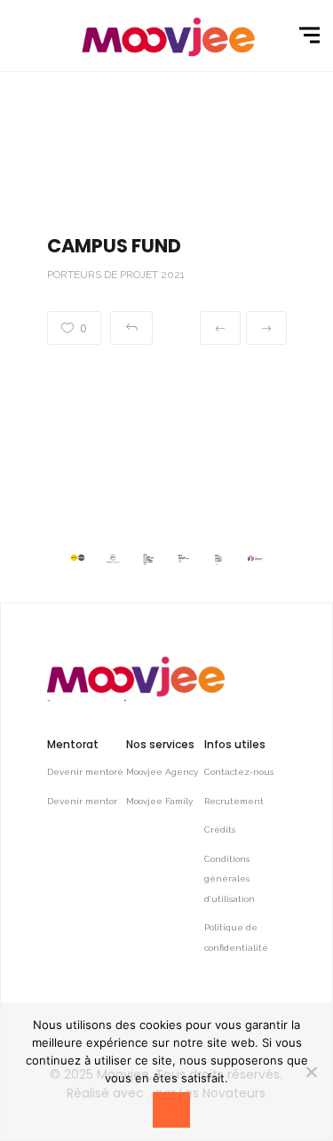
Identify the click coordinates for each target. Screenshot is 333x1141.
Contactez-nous (239, 772)
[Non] (311, 1072)
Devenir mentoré (85, 772)
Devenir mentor (82, 801)
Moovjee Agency (162, 772)
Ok (171, 1111)
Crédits (219, 829)
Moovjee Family (159, 801)
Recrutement (234, 801)
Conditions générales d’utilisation (229, 879)
